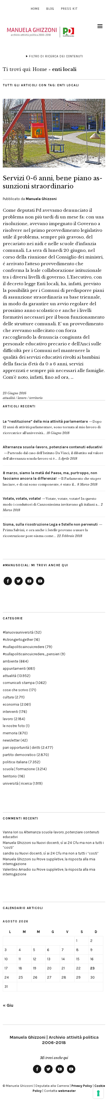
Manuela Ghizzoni (41, 199)
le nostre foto (14, 726)
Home (35, 9)
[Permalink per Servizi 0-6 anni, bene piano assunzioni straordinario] (54, 166)
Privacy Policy (81, 1086)
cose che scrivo (15, 690)
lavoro (22, 398)
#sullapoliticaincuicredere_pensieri (31, 654)
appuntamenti (14, 668)
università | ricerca (17, 783)
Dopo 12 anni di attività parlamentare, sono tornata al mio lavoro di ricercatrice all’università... (52, 427)
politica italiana (15, 762)
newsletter (11, 740)
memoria (10, 733)
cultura (8, 697)
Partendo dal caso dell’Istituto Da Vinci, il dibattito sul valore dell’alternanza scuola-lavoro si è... (53, 453)
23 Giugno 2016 (14, 393)
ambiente (10, 661)
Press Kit (69, 9)
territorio (36, 398)
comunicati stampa (19, 683)
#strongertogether (18, 639)
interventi (10, 712)
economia (11, 704)
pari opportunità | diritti (21, 747)
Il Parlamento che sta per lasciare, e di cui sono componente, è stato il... (52, 478)
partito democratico (19, 755)
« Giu (8, 1005)
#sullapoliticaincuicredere (23, 647)
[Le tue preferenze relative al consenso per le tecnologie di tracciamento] (98, 1093)
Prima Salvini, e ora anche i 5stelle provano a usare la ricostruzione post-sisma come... (50, 530)
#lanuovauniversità (18, 632)
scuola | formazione (19, 769)
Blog (50, 9)
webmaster (67, 1091)
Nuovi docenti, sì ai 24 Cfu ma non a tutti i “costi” (59, 853)
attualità (9, 398)
